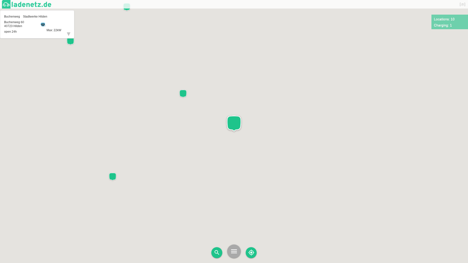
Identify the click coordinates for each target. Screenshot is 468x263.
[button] (234, 123)
